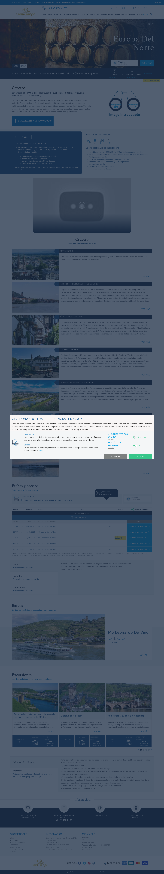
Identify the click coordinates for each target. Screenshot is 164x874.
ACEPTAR (141, 456)
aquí (41, 450)
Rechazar (115, 456)
